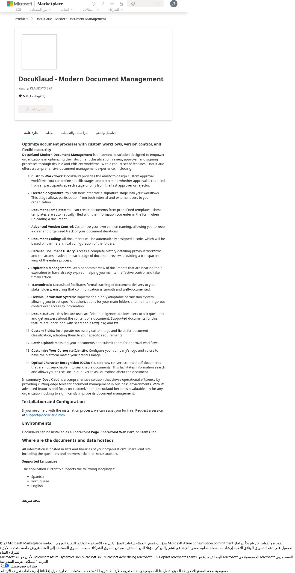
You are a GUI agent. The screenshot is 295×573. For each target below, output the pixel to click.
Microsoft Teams (184, 557)
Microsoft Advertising (119, 557)
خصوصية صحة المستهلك (210, 570)
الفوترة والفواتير (271, 543)
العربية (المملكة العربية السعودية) (24, 561)
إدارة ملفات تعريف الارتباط (19, 570)
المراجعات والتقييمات (75, 133)
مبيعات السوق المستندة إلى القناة (66, 547)
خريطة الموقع (181, 570)
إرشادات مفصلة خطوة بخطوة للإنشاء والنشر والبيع (196, 547)
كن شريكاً (252, 543)
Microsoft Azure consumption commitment (201, 543)
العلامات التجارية (71, 570)
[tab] (32, 133)
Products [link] (21, 19)
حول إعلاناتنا (49, 570)
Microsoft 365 (92, 557)
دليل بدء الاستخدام (101, 543)
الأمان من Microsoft (34, 557)
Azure (54, 557)
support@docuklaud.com (45, 415)
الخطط (49, 133)
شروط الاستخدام (95, 570)
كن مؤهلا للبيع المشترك (142, 547)
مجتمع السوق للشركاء (107, 547)
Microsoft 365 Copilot (153, 557)
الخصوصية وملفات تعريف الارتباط (133, 570)
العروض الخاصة (54, 543)
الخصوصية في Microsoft (257, 557)
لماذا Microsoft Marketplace (21, 543)
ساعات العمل (125, 543)
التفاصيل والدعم (106, 133)
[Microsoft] (19, 3)
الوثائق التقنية (77, 543)
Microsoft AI (9, 557)
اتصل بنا (165, 570)
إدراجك (239, 543)
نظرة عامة (31, 133)
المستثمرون (284, 557)
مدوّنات (161, 543)
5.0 (25, 96)
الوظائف (216, 557)
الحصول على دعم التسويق (274, 547)
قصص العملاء (145, 543)
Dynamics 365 (70, 557)
